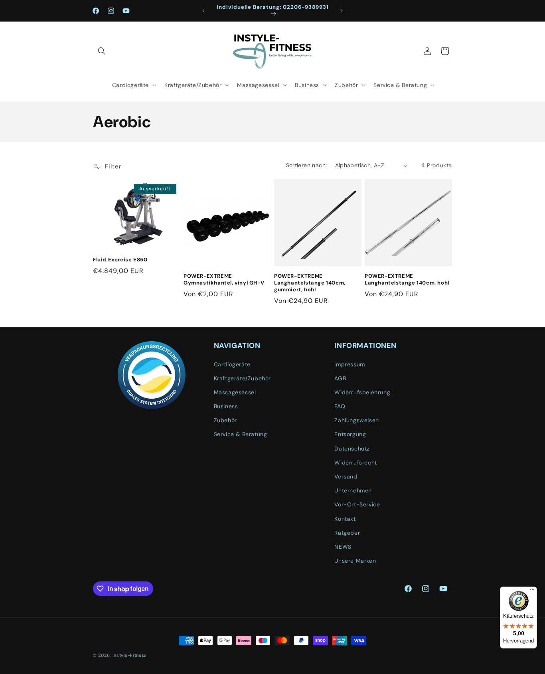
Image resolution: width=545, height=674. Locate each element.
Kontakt (344, 518)
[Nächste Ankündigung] (341, 10)
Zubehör (225, 420)
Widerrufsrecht (355, 462)
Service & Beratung (240, 434)
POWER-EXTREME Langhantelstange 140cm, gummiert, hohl (310, 283)
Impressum (349, 364)
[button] (102, 51)
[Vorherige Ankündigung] (203, 10)
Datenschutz (351, 448)
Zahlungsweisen (356, 420)
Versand (345, 476)
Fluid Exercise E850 (120, 260)
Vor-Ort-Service (357, 504)
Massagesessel (235, 392)
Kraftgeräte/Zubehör (242, 378)
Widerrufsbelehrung (362, 392)
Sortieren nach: (306, 165)
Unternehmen (353, 490)
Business (226, 406)
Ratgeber (347, 532)
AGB (340, 378)
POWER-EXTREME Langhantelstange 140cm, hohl (407, 279)
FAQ (339, 406)
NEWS (342, 546)
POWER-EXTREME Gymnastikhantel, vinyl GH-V (224, 279)
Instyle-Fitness (130, 655)
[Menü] (532, 591)
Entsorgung (350, 434)
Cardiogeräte (232, 364)
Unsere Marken (355, 560)
